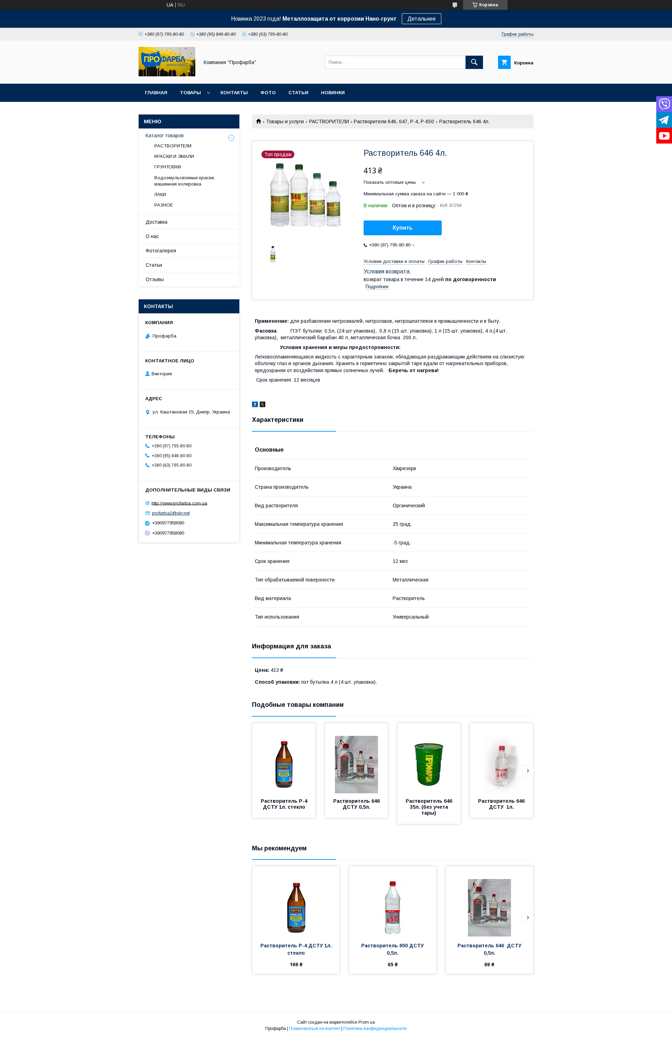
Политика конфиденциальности (375, 1028)
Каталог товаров (165, 135)
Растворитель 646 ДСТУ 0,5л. (358, 804)
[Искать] (474, 62)
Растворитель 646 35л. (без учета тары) (430, 807)
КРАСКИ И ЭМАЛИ (174, 156)
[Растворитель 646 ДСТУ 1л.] (501, 758)
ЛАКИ (160, 194)
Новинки (333, 92)
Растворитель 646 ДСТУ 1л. (502, 804)
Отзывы (155, 279)
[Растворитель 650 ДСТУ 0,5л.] (392, 901)
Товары (190, 92)
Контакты (234, 92)
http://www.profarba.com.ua (179, 503)
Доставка (156, 222)
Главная (156, 92)
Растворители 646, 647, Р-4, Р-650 (394, 121)
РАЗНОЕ (163, 205)
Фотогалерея (161, 250)
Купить (403, 228)
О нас (152, 236)
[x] (262, 405)
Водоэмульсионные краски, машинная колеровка (184, 181)
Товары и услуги (285, 121)
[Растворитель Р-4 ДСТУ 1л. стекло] (283, 758)
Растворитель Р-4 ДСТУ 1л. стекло (285, 804)
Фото (268, 92)
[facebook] (255, 405)
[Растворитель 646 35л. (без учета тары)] (429, 758)
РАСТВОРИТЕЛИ (329, 121)
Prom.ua (366, 1022)
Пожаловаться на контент (314, 1028)
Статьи (298, 92)
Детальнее (421, 19)
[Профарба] (167, 74)
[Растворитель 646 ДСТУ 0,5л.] (356, 758)
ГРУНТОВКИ (167, 166)
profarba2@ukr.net (171, 513)
